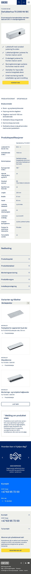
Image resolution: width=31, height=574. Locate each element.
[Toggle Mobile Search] (19, 2)
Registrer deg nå (15, 550)
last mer (15, 404)
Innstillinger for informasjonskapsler (9, 570)
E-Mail (24, 432)
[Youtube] (28, 563)
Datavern (18, 568)
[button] (1, 457)
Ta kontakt (5, 529)
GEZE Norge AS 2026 (6, 566)
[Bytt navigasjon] (28, 2)
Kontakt (4, 515)
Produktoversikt (8, 99)
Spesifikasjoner (23, 99)
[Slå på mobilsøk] (23, 2)
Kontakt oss (15, 82)
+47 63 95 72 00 (10, 491)
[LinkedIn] (26, 563)
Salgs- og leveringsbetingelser (8, 568)
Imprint (26, 570)
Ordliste (21, 570)
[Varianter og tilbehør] (15, 303)
